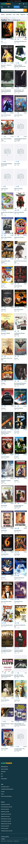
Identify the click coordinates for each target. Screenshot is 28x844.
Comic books (9, 14)
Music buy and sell (5, 826)
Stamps (3, 14)
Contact (3, 791)
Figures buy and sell (5, 816)
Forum (25, 6)
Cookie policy (16, 841)
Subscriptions (4, 778)
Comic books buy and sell (6, 806)
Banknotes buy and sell (6, 818)
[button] (23, 4)
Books (18, 14)
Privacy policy (10, 841)
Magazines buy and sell (6, 814)
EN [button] (19, 3)
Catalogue (16, 6)
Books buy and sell (5, 811)
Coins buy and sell (5, 809)
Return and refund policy (6, 796)
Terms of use (3, 841)
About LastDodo (4, 769)
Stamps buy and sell (5, 804)
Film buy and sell (4, 828)
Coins (14, 14)
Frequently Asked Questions (7, 789)
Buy (2, 6)
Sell (8, 6)
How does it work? (5, 786)
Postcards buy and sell (6, 821)
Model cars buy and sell (6, 823)
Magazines (22, 14)
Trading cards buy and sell (6, 830)
